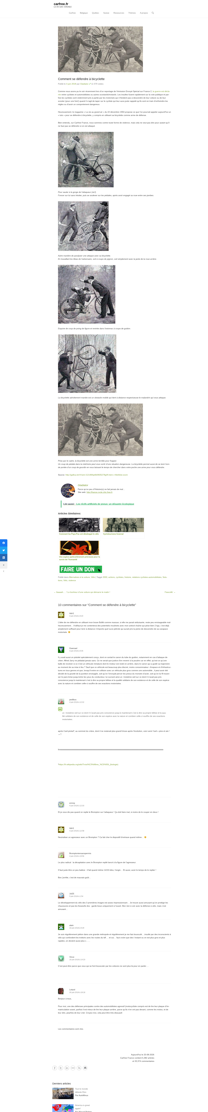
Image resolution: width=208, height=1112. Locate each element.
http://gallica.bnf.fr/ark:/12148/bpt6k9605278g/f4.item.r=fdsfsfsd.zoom (97, 475)
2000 (105, 577)
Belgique (84, 13)
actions (111, 577)
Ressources (118, 13)
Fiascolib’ (170, 592)
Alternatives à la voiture (79, 577)
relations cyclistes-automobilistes (146, 577)
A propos (144, 13)
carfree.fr (61, 4)
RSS (79, 1068)
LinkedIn (67, 1068)
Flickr (73, 1068)
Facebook (54, 1068)
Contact (85, 1068)
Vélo (93, 577)
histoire (128, 577)
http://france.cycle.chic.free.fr (99, 492)
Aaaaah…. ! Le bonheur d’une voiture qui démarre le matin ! (82, 592)
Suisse (106, 13)
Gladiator (84, 84)
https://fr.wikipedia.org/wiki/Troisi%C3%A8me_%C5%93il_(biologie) (88, 764)
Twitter (60, 1068)
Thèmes (132, 13)
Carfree (72, 13)
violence (72, 580)
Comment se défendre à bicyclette (81, 79)
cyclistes (119, 577)
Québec (95, 13)
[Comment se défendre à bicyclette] (114, 49)
